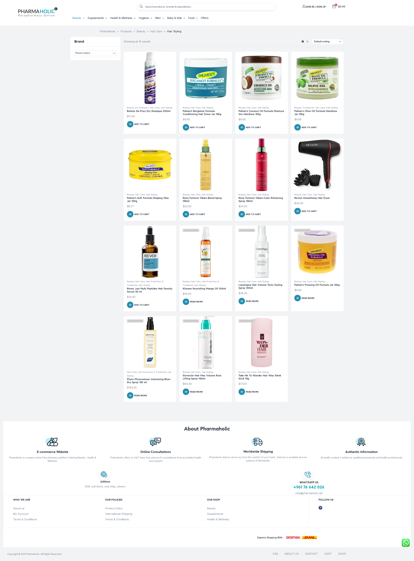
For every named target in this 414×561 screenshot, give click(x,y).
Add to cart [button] (141, 124)
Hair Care (155, 107)
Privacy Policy (114, 508)
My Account (20, 513)
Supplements (215, 513)
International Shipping (118, 513)
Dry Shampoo (142, 107)
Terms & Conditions (25, 519)
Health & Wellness (218, 519)
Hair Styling (166, 107)
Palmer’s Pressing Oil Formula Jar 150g (317, 284)
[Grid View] (303, 41)
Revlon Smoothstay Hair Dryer (312, 197)
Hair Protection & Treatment (152, 372)
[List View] (307, 41)
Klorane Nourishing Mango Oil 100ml (204, 288)
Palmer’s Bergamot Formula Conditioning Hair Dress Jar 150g (202, 113)
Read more (196, 301)
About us (18, 508)
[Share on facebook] (320, 508)
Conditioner (308, 107)
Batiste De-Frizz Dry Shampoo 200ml (148, 111)
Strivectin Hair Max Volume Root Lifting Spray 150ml (202, 377)
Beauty (130, 107)
